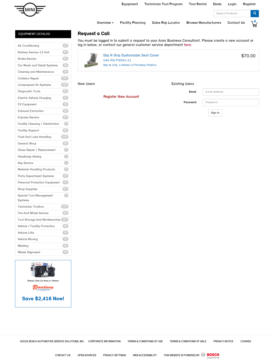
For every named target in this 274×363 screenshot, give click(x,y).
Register (249, 4)
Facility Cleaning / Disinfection (42, 124)
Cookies (245, 341)
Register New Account (121, 97)
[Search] (254, 13)
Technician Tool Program (163, 4)
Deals (217, 4)
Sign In (215, 113)
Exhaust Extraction (42, 111)
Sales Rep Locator (166, 23)
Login (232, 4)
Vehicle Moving (42, 239)
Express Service (42, 117)
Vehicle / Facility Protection (42, 226)
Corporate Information (104, 341)
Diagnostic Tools (42, 91)
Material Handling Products (42, 169)
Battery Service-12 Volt (42, 52)
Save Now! (43, 299)
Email (192, 92)
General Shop (42, 143)
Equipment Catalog (34, 34)
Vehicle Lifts (42, 233)
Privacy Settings (114, 355)
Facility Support (42, 130)
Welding (42, 246)
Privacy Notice (223, 341)
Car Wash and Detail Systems (42, 65)
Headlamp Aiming (42, 156)
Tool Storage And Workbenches (42, 220)
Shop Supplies (42, 189)
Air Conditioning (42, 46)
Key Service (42, 163)
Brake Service (42, 59)
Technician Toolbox (42, 206)
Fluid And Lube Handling (42, 137)
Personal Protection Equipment (42, 182)
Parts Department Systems (42, 176)
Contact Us (236, 23)
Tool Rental (198, 4)
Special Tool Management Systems (42, 198)
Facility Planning (133, 23)
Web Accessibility (145, 355)
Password (190, 102)
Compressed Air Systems (42, 85)
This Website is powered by (182, 355)
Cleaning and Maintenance (42, 72)
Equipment (130, 4)
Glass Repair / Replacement (42, 150)
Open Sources (86, 355)
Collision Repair (42, 78)
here (187, 45)
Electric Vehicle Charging (42, 98)
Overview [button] (104, 23)
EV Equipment (42, 104)
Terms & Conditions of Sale (188, 341)
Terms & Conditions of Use (145, 341)
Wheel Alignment (42, 252)
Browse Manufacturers (203, 23)
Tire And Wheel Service (42, 213)
